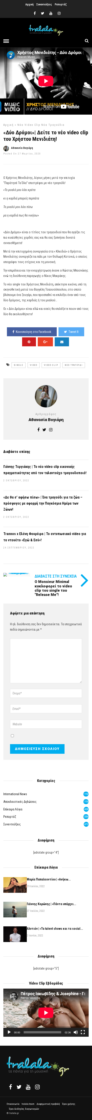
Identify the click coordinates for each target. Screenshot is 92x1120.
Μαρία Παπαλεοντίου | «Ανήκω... (49, 879)
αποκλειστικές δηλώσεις (20, 801)
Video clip (51, 365)
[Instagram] (59, 13)
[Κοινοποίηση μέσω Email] (62, 341)
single (18, 365)
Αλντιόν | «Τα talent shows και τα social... (55, 928)
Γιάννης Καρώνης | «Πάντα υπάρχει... (51, 904)
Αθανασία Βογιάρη (22, 148)
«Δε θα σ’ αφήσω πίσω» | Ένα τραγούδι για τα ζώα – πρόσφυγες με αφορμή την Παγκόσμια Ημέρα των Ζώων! (42, 503)
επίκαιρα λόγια (12, 809)
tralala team (28, 1104)
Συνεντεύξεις (44, 4)
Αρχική (29, 4)
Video (33, 365)
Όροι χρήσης (68, 1104)
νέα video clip (28, 124)
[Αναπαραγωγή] (9, 1032)
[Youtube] (50, 13)
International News (15, 794)
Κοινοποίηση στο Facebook (33, 332)
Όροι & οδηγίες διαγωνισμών (24, 1108)
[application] (46, 1013)
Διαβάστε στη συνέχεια (56, 576)
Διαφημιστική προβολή (48, 1104)
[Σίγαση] (75, 1032)
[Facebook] (10, 1086)
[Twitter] (19, 1086)
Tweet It (74, 332)
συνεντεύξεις (12, 824)
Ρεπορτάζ (61, 4)
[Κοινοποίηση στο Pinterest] (29, 341)
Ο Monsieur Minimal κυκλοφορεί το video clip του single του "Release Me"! (53, 588)
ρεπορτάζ (9, 816)
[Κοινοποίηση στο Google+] (45, 341)
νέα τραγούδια (53, 124)
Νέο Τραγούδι (74, 365)
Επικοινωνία (13, 1104)
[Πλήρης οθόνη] (83, 1032)
